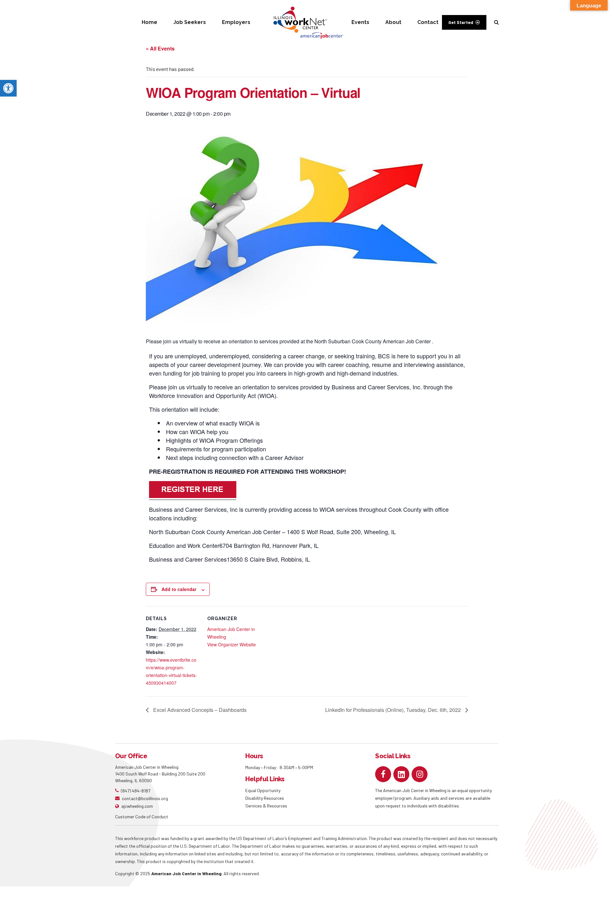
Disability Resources (264, 798)
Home (149, 22)
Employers (236, 22)
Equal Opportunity (263, 790)
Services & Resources (266, 805)
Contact (427, 22)
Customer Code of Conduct (141, 816)
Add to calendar (178, 589)
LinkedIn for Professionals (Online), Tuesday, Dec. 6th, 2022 (393, 709)
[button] (8, 88)
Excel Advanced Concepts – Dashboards (199, 709)
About (393, 22)
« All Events (160, 48)
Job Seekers (189, 22)
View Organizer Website (231, 644)
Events (360, 22)
